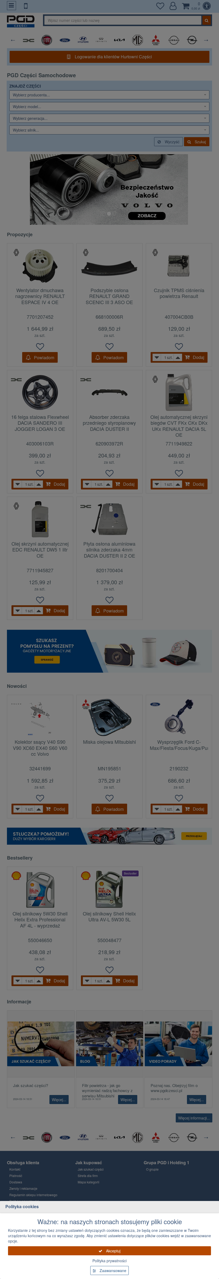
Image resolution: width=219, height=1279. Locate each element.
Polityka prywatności (109, 1260)
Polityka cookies (22, 1206)
